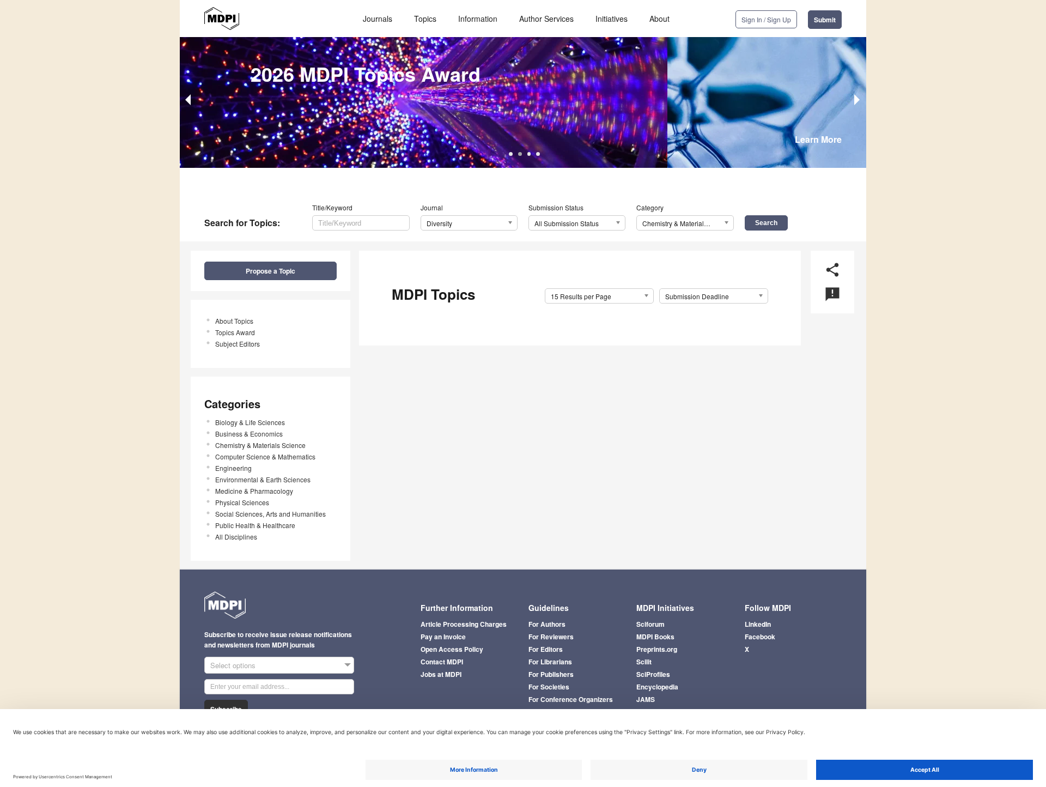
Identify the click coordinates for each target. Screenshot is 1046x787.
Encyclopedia (657, 687)
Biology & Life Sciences (250, 422)
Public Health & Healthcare (255, 525)
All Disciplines (236, 536)
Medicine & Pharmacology (254, 490)
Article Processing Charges (464, 624)
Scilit (644, 662)
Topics (425, 18)
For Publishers (551, 674)
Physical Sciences (242, 502)
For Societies (548, 687)
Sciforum (650, 624)
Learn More (818, 139)
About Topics (234, 320)
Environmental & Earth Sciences (263, 479)
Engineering (233, 468)
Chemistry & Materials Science (260, 445)
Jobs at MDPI (441, 674)
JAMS (645, 699)
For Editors (545, 649)
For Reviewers (551, 636)
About (659, 18)
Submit (825, 20)
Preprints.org (656, 649)
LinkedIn (758, 624)
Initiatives (611, 18)
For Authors (546, 624)
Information (477, 18)
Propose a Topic (270, 271)
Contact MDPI (442, 662)
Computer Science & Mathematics (265, 456)
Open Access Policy (452, 649)
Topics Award (235, 332)
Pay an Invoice (443, 636)
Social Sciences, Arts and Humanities (270, 513)
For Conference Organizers (570, 699)
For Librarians (550, 662)
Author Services (546, 18)
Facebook (760, 636)
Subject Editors (237, 343)
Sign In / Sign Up (766, 19)
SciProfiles (653, 674)
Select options (233, 665)
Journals (377, 18)
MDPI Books (655, 636)
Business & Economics (249, 433)
